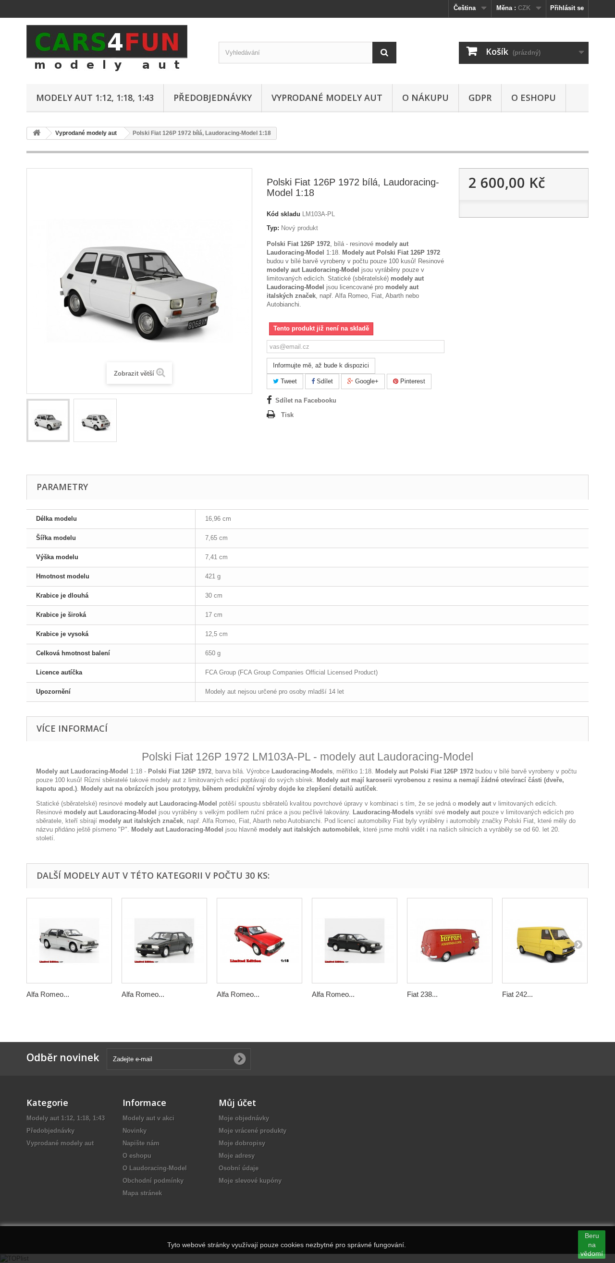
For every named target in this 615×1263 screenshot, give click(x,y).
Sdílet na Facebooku (305, 400)
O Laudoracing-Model (155, 1168)
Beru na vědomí (591, 1244)
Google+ (366, 381)
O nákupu (425, 97)
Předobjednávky (212, 97)
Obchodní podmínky (153, 1180)
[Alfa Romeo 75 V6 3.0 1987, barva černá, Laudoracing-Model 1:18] (164, 940)
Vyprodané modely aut (326, 97)
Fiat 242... (517, 994)
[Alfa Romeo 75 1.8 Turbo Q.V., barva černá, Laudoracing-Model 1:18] (354, 940)
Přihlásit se (567, 8)
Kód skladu (283, 214)
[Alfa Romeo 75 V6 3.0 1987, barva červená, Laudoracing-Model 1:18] (259, 940)
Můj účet (237, 1102)
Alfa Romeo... (47, 994)
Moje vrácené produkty (252, 1130)
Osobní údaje (238, 1168)
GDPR (480, 97)
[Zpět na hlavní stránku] (36, 133)
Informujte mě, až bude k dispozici (321, 365)
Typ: (273, 228)
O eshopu (533, 97)
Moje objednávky (244, 1118)
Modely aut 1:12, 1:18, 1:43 (95, 97)
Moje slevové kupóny (250, 1180)
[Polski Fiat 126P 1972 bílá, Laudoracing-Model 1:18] (48, 420)
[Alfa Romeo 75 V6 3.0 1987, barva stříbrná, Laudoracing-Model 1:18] (69, 940)
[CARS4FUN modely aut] (115, 48)
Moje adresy (237, 1155)
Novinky (135, 1130)
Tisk (287, 414)
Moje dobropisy (242, 1143)
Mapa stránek (142, 1193)
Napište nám (141, 1143)
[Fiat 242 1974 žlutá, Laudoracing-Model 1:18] (545, 940)
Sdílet (324, 381)
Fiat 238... (422, 994)
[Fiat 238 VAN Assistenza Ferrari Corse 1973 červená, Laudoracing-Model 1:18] (449, 940)
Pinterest (411, 381)
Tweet (288, 381)
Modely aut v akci (148, 1118)
